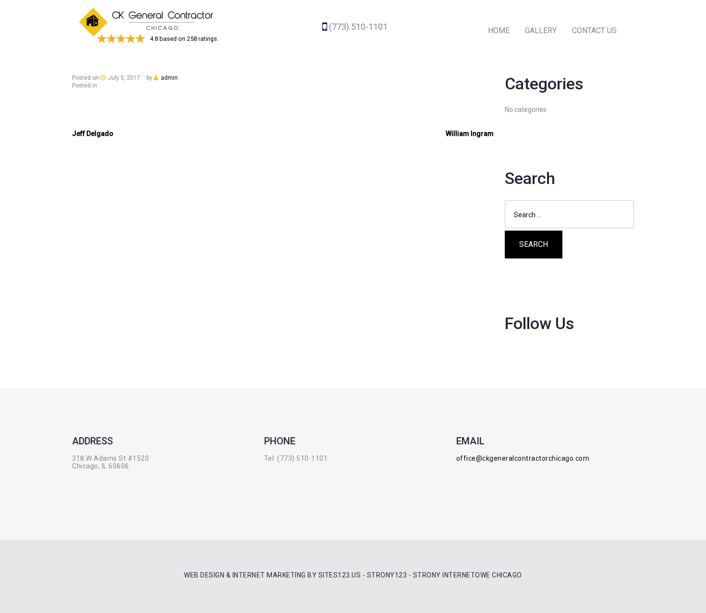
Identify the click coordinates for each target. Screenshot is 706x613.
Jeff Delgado (92, 133)
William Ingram (470, 133)
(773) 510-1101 (358, 27)
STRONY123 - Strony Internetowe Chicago (444, 575)
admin (169, 77)
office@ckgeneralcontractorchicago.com (523, 458)
